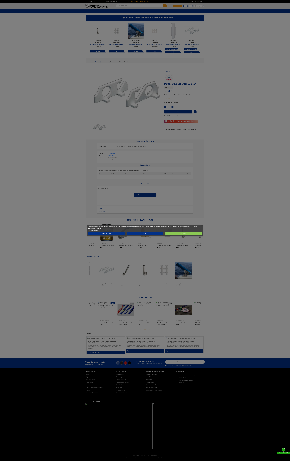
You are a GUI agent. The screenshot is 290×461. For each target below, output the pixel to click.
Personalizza (106, 233)
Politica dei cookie (93, 230)
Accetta (184, 233)
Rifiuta (145, 233)
